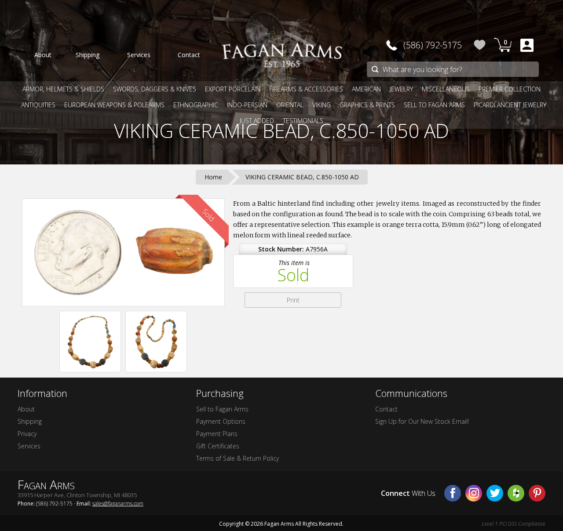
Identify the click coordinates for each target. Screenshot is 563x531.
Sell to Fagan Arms (222, 409)
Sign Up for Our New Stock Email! (422, 421)
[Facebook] (452, 493)
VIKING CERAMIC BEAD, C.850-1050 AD (281, 130)
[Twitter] (494, 493)
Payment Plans (217, 433)
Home (213, 177)
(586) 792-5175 (432, 45)
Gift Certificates (217, 446)
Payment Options (220, 421)
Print (293, 300)
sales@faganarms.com (117, 503)
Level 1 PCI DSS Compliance (513, 523)
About (26, 409)
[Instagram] (473, 493)
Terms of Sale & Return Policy (237, 458)
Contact (386, 409)
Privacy (27, 433)
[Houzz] (516, 493)
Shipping (30, 421)
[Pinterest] (537, 493)
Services (29, 446)
